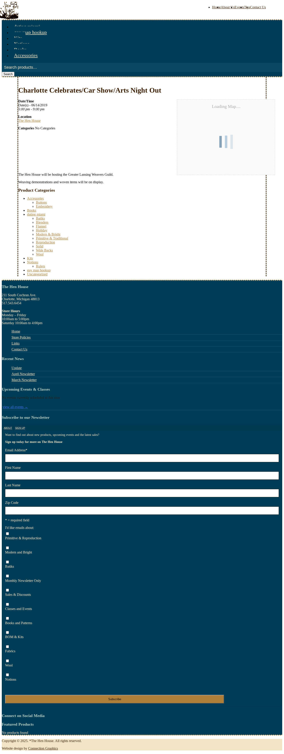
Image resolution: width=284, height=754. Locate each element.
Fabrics (10, 651)
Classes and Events (18, 609)
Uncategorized (37, 274)
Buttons (41, 202)
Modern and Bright (18, 552)
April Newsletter (23, 374)
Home (216, 7)
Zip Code (11, 503)
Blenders (42, 222)
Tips (247, 7)
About (8, 428)
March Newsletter (24, 380)
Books (31, 210)
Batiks (40, 218)
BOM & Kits (14, 637)
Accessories (26, 55)
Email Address (16, 450)
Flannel (41, 226)
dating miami (36, 214)
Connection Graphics (43, 748)
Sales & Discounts (18, 594)
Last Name (12, 485)
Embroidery (44, 206)
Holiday (41, 230)
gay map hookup (30, 32)
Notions (32, 262)
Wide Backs (44, 250)
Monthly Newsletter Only (23, 581)
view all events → (15, 407)
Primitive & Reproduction (23, 538)
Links (16, 343)
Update (17, 368)
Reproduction (45, 242)
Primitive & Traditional (52, 238)
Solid (39, 246)
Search (8, 74)
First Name (13, 468)
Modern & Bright (48, 234)
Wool (39, 254)
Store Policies (21, 337)
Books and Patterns (18, 623)
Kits (30, 258)
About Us (228, 7)
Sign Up (20, 428)
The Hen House (29, 121)
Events (239, 7)
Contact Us (258, 7)
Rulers (40, 266)
